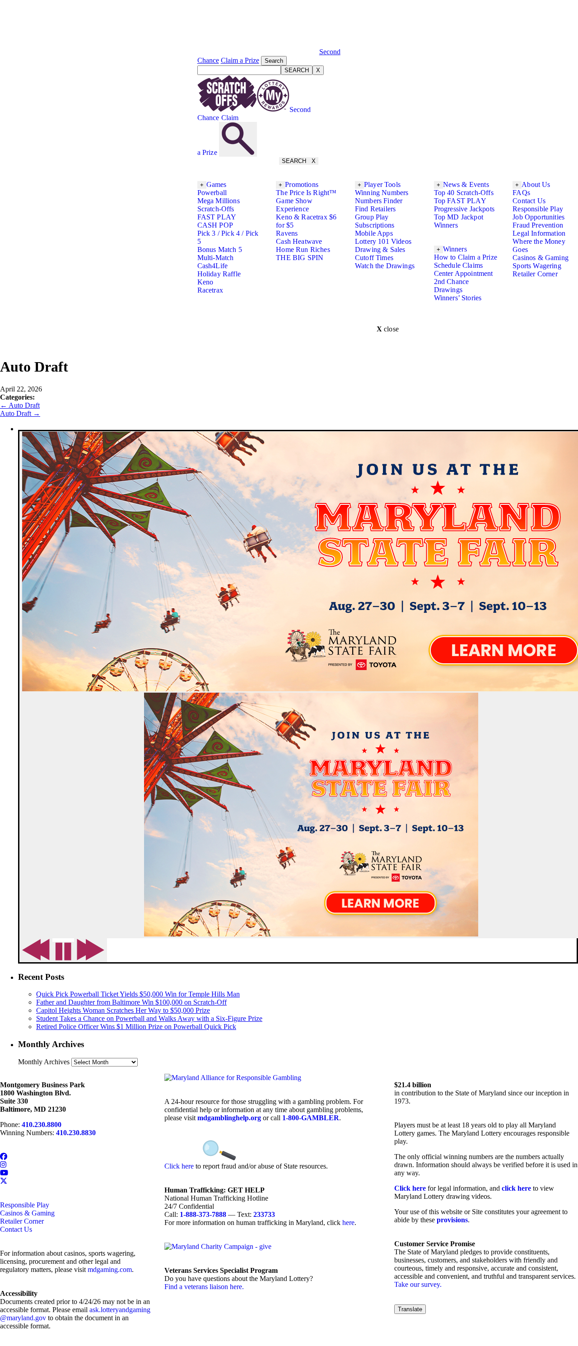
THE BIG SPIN (299, 257)
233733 (264, 1214)
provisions (452, 1220)
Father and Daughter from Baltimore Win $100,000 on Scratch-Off (131, 1002)
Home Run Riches (303, 249)
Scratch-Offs (215, 209)
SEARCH (296, 70)
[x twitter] (3, 1181)
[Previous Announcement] (35, 950)
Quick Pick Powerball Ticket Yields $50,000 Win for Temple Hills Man (138, 994)
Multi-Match (215, 257)
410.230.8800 (41, 1124)
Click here (179, 1166)
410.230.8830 (76, 1132)
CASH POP (215, 225)
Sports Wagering (537, 266)
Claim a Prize (240, 60)
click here (516, 1188)
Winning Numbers (381, 192)
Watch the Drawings (385, 266)
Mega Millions (218, 201)
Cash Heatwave (299, 241)
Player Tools (382, 184)
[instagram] (3, 1165)
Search (274, 60)
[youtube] (4, 1173)
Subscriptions (374, 225)
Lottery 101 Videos (383, 241)
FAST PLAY (216, 217)
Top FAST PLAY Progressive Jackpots (464, 205)
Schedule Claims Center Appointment (463, 269)
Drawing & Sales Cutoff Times (380, 253)
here (348, 1222)
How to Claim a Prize (465, 257)
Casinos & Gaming (541, 257)
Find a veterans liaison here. (204, 1286)
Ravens (287, 233)
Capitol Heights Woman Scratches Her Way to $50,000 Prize (123, 1010)
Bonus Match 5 (219, 249)
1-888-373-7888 (203, 1214)
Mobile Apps (374, 233)
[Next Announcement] (90, 950)
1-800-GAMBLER (310, 1118)
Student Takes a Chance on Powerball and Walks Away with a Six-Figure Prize (149, 1018)
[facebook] (3, 1156)
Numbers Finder (378, 201)
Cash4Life (212, 266)
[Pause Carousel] (63, 952)
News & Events (466, 184)
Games (216, 184)
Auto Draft (20, 405)
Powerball (212, 192)
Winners (455, 249)
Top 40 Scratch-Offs (464, 192)
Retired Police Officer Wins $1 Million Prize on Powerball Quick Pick (136, 1026)
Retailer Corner (535, 274)
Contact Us (529, 201)
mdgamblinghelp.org (229, 1118)
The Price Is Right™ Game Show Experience (306, 201)
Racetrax (210, 290)
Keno (205, 282)
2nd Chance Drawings (451, 285)
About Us (536, 184)
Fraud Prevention (538, 225)
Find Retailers (375, 209)
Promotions (301, 184)
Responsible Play (538, 209)
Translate (410, 1309)
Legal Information (539, 233)
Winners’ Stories (458, 298)
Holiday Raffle (219, 274)
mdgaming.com (110, 1269)
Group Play (372, 217)
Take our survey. (418, 1284)
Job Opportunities (538, 217)
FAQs (521, 192)
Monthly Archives (44, 1062)
